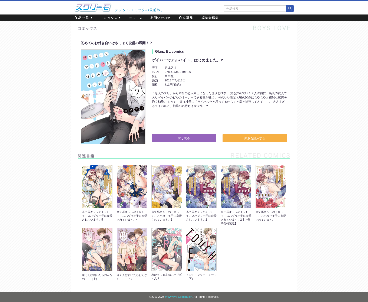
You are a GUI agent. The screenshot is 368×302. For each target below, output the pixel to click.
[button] (83, 17)
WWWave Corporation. (179, 296)
